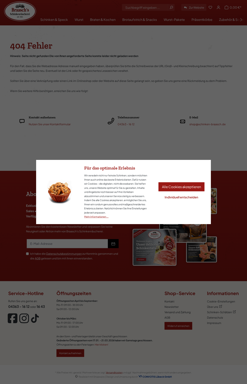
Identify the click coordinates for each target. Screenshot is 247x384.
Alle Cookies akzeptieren (181, 187)
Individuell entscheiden (181, 197)
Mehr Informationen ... (96, 216)
